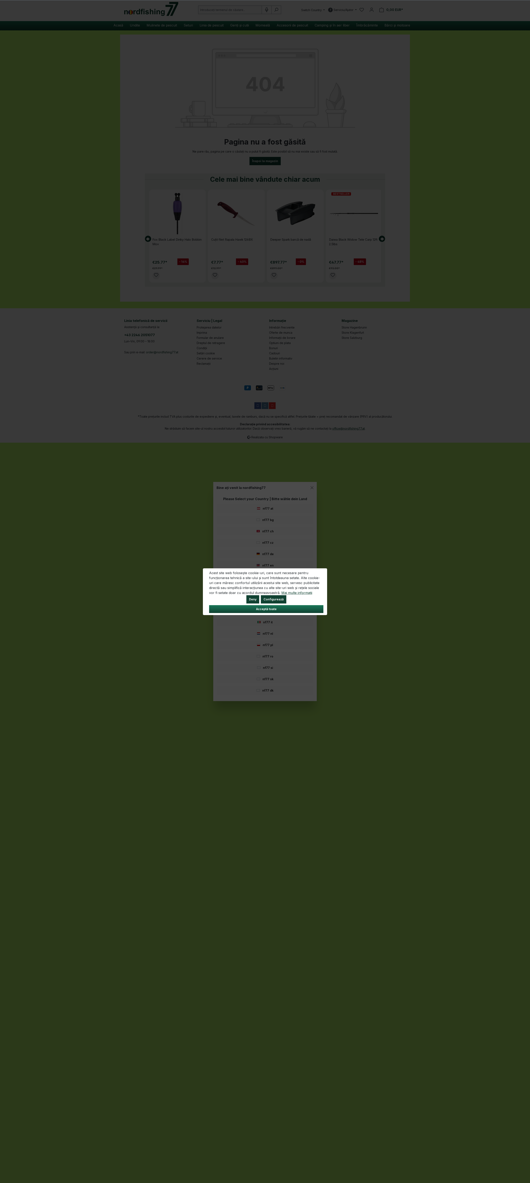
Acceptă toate (266, 609)
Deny (253, 599)
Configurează (274, 599)
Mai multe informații (296, 593)
